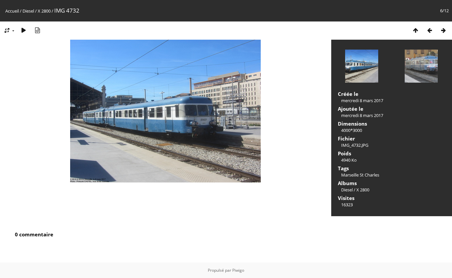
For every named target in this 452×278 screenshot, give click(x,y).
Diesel (28, 11)
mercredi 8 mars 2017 (362, 100)
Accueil (12, 11)
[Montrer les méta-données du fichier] (37, 30)
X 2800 (44, 11)
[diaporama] (23, 30)
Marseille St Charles (360, 175)
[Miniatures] (416, 30)
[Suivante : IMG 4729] (443, 30)
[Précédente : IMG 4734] (429, 30)
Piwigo (238, 270)
